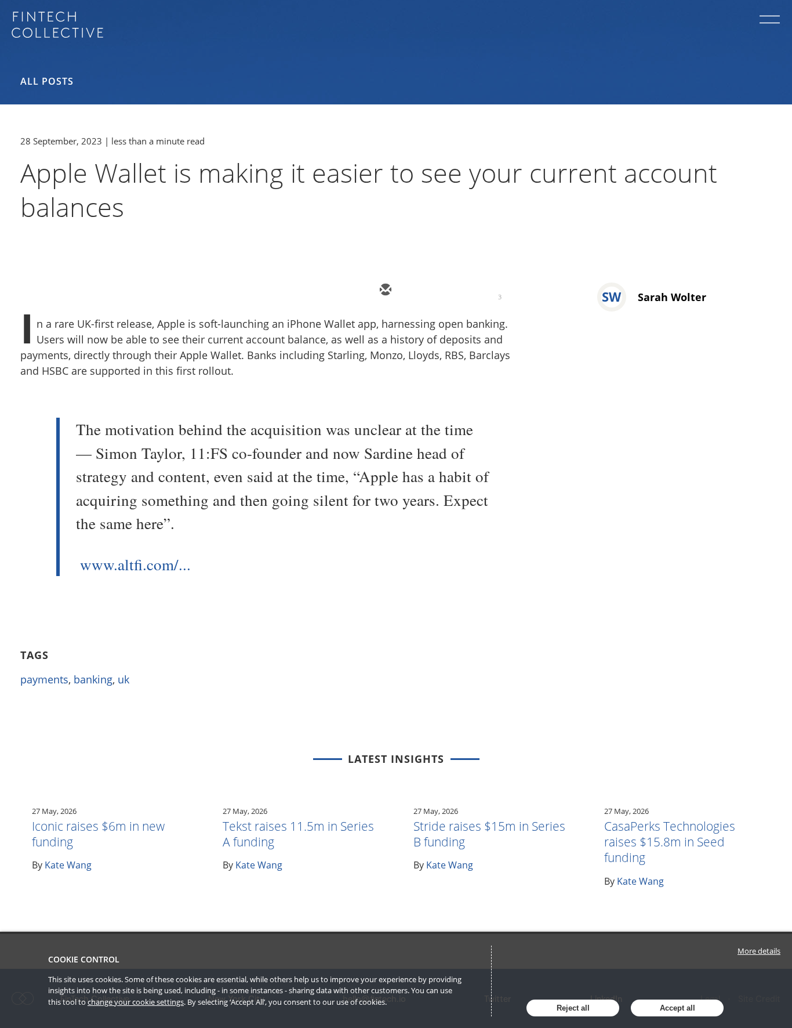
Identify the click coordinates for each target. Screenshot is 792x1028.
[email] (384, 291)
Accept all (677, 1008)
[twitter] (419, 291)
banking (93, 679)
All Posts (47, 81)
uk (123, 679)
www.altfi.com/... (135, 564)
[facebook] (489, 291)
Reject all (573, 1008)
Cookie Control (83, 959)
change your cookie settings (136, 1002)
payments (44, 679)
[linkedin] (454, 291)
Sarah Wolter (672, 297)
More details (758, 951)
